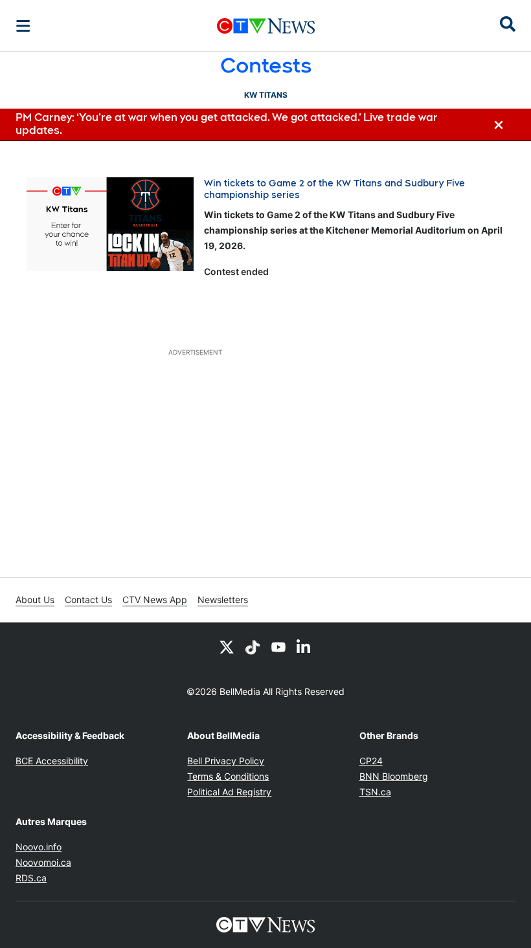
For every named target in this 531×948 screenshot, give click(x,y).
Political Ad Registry (229, 791)
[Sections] (23, 26)
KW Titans (266, 95)
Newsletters (223, 599)
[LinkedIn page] (304, 646)
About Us (35, 599)
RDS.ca (31, 877)
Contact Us (88, 599)
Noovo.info (39, 846)
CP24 (371, 760)
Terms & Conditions (228, 776)
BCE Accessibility (52, 760)
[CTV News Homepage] (266, 26)
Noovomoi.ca (43, 862)
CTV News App (154, 599)
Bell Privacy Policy (225, 760)
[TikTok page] (252, 646)
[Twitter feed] (226, 646)
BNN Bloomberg (393, 776)
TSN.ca (375, 791)
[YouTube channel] (278, 646)
